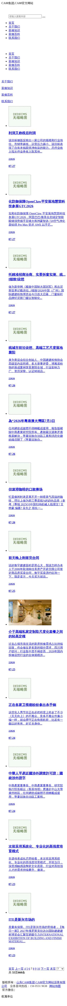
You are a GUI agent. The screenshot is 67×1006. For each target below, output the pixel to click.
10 (38, 968)
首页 (11, 22)
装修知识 (14, 30)
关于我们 (14, 26)
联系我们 (14, 37)
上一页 (19, 968)
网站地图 (55, 986)
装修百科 (14, 34)
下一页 (45, 968)
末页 (53, 968)
